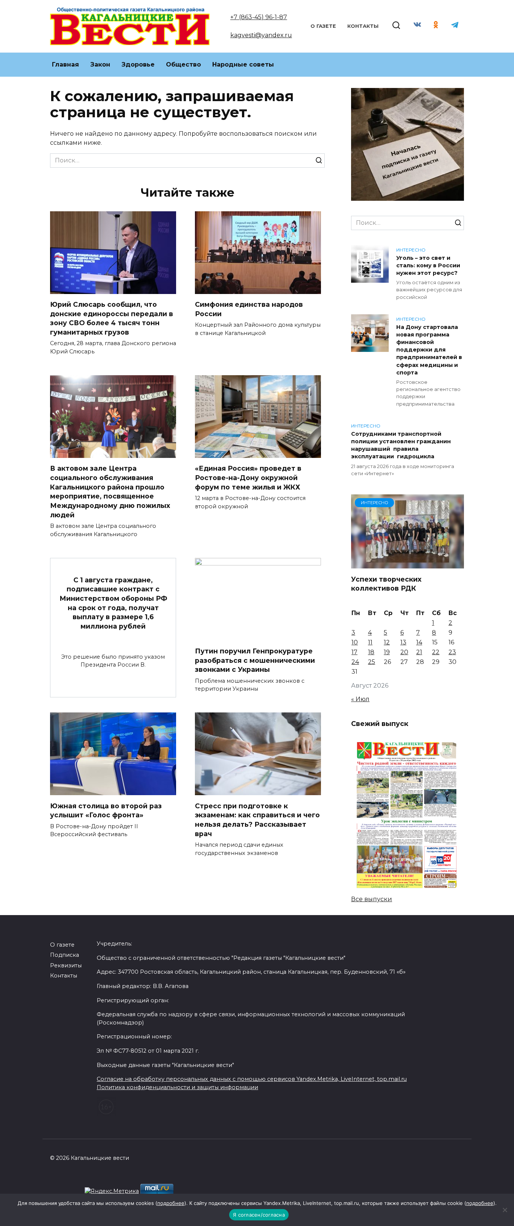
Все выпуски (371, 899)
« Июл (360, 699)
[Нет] (504, 1210)
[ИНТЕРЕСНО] (407, 563)
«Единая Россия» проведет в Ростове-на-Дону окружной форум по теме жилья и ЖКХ (248, 477)
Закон (100, 64)
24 (355, 661)
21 (419, 652)
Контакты (363, 26)
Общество (183, 64)
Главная (65, 64)
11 (370, 642)
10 (354, 642)
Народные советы (243, 64)
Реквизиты (66, 965)
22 (435, 652)
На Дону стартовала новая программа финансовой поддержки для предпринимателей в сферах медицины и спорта (429, 350)
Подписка (64, 955)
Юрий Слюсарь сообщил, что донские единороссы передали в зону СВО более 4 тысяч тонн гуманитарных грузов (111, 318)
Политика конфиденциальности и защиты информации (177, 1087)
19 (387, 652)
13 (403, 642)
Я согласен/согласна (259, 1215)
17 (354, 652)
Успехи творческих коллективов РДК (386, 583)
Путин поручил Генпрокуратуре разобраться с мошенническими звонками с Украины (255, 660)
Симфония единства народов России (249, 309)
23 (452, 652)
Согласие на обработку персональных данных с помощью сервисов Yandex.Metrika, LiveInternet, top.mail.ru (252, 1079)
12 (387, 642)
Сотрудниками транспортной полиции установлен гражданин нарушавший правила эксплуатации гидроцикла (401, 445)
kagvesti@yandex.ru (261, 35)
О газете (323, 26)
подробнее (170, 1203)
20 (404, 652)
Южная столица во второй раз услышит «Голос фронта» (106, 810)
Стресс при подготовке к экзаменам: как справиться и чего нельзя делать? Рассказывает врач (257, 819)
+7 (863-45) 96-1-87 (258, 17)
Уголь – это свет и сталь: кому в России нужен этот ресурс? (428, 265)
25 (371, 661)
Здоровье (138, 64)
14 (419, 642)
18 (371, 652)
